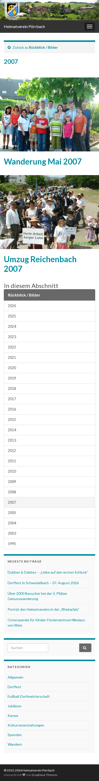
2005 (12, 512)
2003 (12, 533)
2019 (12, 378)
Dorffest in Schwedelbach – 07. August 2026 (43, 583)
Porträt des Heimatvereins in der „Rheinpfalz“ (43, 609)
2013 (12, 440)
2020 (12, 368)
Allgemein (15, 677)
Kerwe (13, 715)
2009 (12, 481)
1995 (12, 544)
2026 (12, 306)
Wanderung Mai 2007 (42, 161)
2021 (12, 357)
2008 (12, 492)
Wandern (15, 744)
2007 (12, 502)
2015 (12, 419)
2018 (12, 388)
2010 (12, 471)
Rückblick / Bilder (43, 47)
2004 (12, 523)
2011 (12, 461)
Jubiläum (14, 706)
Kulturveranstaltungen (26, 725)
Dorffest (14, 687)
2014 (12, 430)
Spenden (15, 735)
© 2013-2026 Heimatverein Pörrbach (29, 770)
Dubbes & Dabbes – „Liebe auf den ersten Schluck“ (48, 572)
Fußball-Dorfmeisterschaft (29, 696)
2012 (12, 450)
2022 (12, 347)
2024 (12, 326)
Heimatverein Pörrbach (24, 26)
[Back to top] (87, 769)
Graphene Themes (44, 775)
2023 (12, 337)
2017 (12, 399)
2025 (12, 316)
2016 (12, 409)
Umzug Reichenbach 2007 (40, 264)
